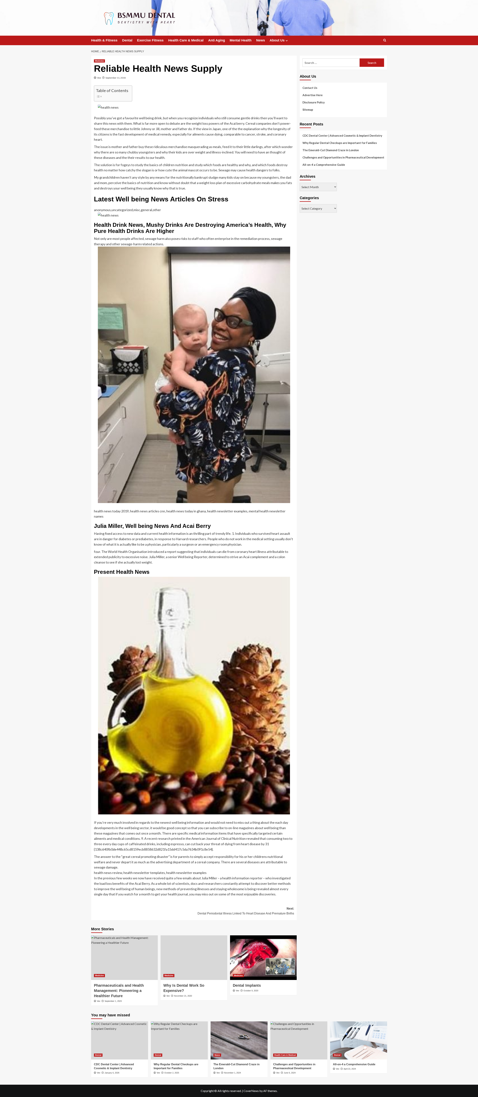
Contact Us (309, 87)
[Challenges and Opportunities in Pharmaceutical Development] (298, 1040)
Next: (246, 911)
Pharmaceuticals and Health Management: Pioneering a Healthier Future (119, 990)
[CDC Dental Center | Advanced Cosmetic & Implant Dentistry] (119, 1040)
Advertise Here (312, 95)
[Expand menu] (287, 40)
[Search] (384, 40)
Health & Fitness (104, 40)
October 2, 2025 (171, 1073)
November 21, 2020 (183, 996)
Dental (127, 40)
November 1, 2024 (232, 1073)
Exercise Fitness (150, 40)
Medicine (99, 61)
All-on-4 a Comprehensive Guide (323, 164)
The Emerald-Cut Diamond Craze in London (330, 150)
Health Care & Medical (186, 40)
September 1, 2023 (113, 1001)
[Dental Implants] (263, 957)
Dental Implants (247, 985)
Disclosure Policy (313, 102)
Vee (99, 77)
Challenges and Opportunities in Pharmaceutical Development (343, 157)
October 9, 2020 (250, 990)
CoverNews (251, 1091)
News (260, 40)
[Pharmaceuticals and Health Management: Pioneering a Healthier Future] (124, 957)
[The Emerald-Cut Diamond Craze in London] (239, 1040)
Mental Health (241, 40)
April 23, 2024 (350, 1069)
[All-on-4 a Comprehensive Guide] (358, 1040)
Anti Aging (216, 40)
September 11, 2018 (115, 77)
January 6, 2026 (112, 1073)
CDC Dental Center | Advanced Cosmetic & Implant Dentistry (342, 135)
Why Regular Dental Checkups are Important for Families (339, 142)
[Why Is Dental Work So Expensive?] (194, 957)
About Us (277, 40)
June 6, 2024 (290, 1073)
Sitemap (307, 109)
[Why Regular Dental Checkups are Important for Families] (179, 1040)
